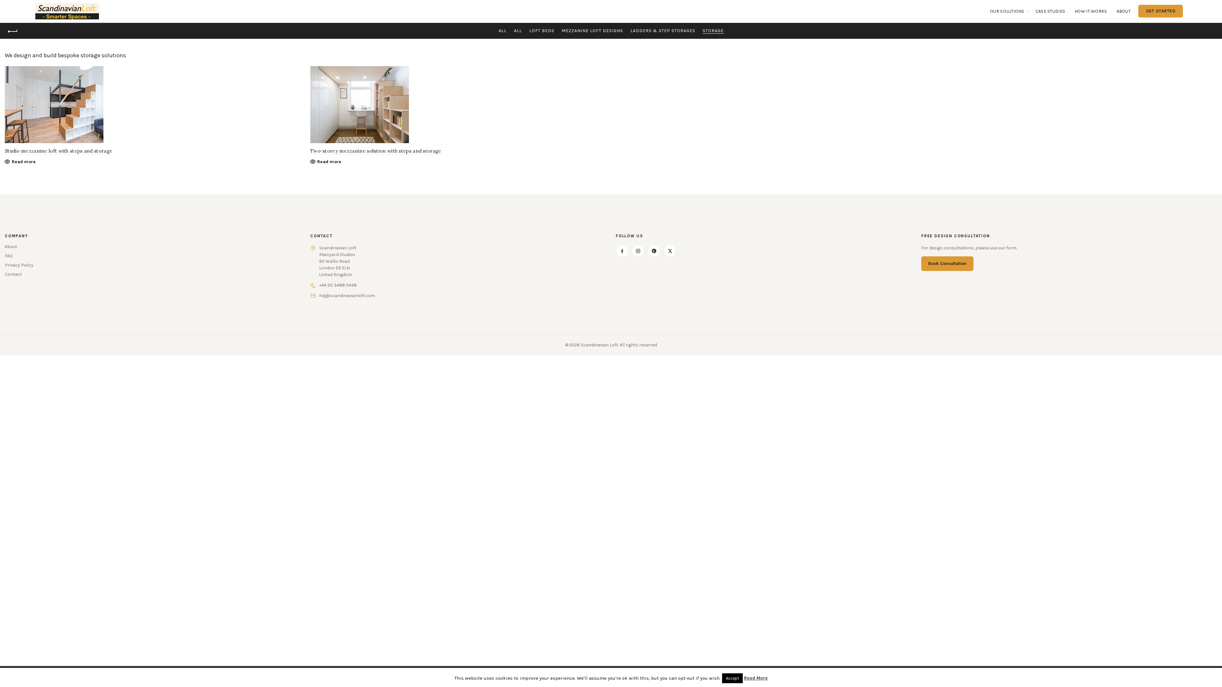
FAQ (9, 256)
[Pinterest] (654, 251)
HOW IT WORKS (1091, 11)
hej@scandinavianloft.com (347, 295)
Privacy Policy (19, 265)
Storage (713, 30)
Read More (756, 678)
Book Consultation (947, 263)
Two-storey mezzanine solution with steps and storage (375, 151)
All (503, 30)
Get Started (1160, 11)
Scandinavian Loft (599, 345)
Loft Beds (541, 30)
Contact (13, 274)
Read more (24, 161)
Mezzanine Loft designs (592, 30)
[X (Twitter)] (670, 251)
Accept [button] (732, 678)
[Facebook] (622, 251)
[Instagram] (638, 251)
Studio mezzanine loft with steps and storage (58, 151)
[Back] (13, 31)
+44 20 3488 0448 (338, 285)
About (1124, 11)
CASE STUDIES (1050, 11)
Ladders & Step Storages (662, 30)
